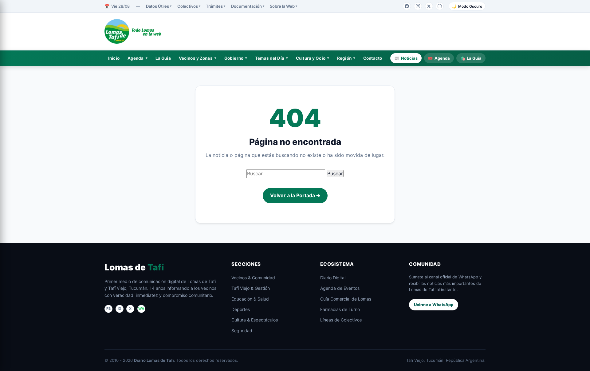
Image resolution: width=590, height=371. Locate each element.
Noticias (406, 58)
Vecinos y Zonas (196, 58)
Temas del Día (269, 58)
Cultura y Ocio (310, 58)
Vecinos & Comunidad (253, 277)
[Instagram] (418, 6)
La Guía (163, 58)
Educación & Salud (250, 298)
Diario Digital (332, 277)
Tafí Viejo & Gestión (250, 288)
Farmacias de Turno (340, 309)
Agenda (136, 58)
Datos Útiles (157, 6)
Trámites (214, 6)
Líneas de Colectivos (341, 319)
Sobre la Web (282, 6)
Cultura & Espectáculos (254, 319)
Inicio (114, 58)
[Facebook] (407, 6)
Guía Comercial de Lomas (345, 298)
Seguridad (241, 330)
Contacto (372, 58)
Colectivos (187, 6)
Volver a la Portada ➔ (295, 195)
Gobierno (233, 58)
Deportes (240, 309)
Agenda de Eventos (340, 288)
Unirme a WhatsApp (433, 304)
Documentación (246, 6)
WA (141, 308)
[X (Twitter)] (429, 6)
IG (119, 308)
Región (344, 58)
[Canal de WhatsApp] (440, 6)
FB (108, 308)
